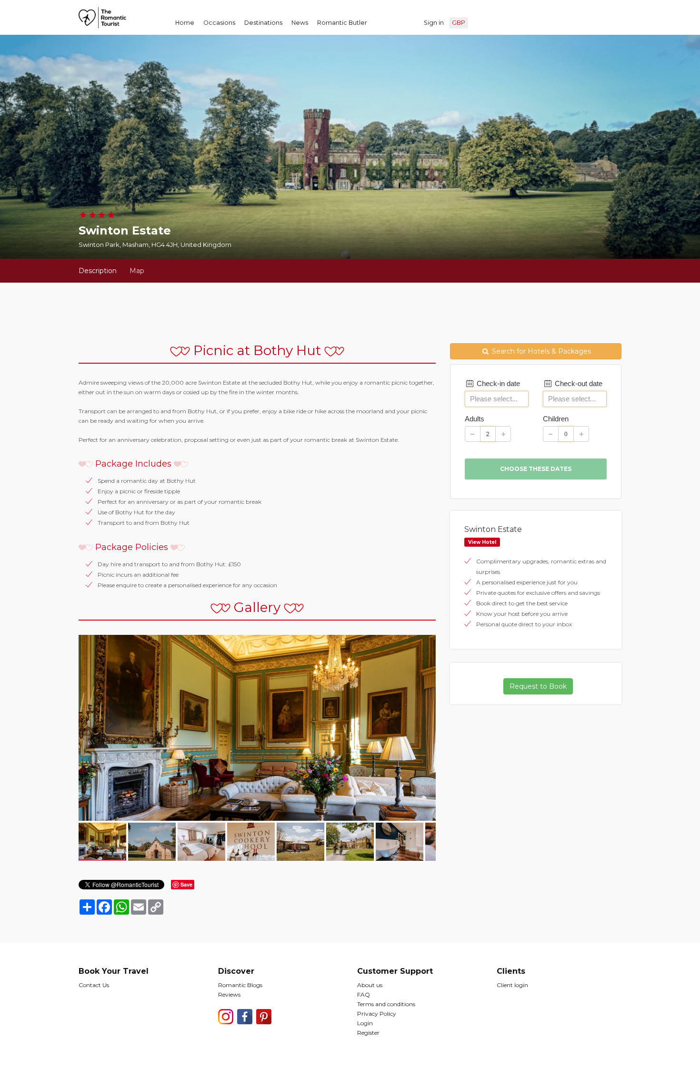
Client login (512, 985)
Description (98, 270)
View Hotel (482, 542)
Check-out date (577, 383)
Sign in (434, 22)
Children (556, 419)
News (299, 22)
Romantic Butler (342, 22)
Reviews (229, 994)
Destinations (263, 22)
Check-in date (497, 383)
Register (368, 1032)
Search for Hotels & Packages (540, 351)
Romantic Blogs (240, 985)
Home (184, 22)
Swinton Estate (493, 529)
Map (137, 270)
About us (369, 985)
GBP (458, 22)
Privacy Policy (376, 1013)
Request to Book (538, 686)
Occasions (219, 22)
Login (365, 1023)
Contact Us (94, 985)
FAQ (363, 994)
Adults (474, 419)
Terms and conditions (386, 1004)
